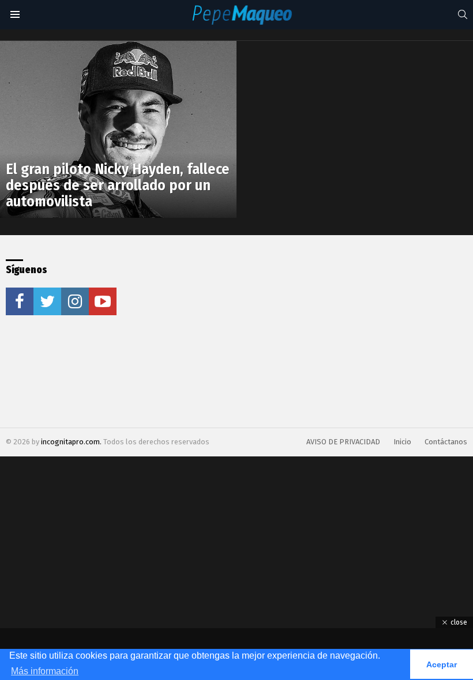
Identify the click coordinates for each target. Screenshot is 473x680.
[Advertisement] (249, 331)
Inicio (402, 441)
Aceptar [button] (441, 664)
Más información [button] (44, 671)
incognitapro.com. (72, 441)
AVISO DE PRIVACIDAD (343, 441)
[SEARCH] (462, 14)
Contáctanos (446, 441)
